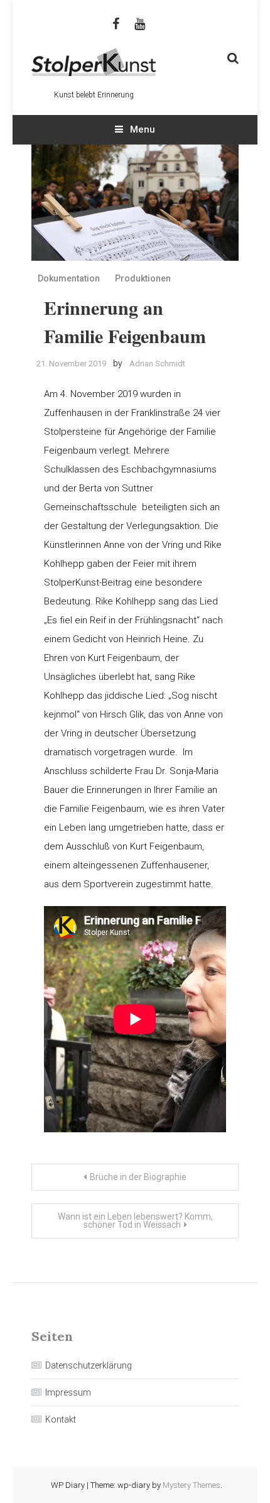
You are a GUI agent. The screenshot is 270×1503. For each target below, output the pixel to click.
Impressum (68, 1392)
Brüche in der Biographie (138, 1177)
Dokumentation (69, 278)
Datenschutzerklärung (88, 1365)
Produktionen (143, 278)
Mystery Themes (191, 1485)
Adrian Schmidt (157, 363)
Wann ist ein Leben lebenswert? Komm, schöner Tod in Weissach (135, 1220)
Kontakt (60, 1419)
